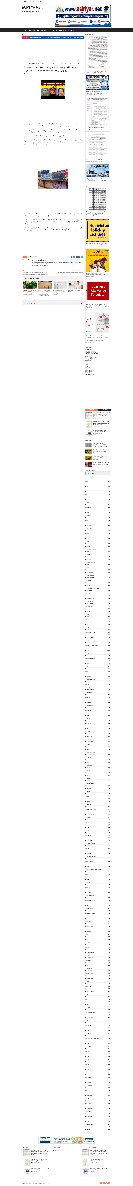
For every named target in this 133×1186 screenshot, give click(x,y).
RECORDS (89, 921)
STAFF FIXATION (91, 357)
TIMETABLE (89, 1054)
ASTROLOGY (89, 528)
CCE (88, 567)
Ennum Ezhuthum (91, 679)
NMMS (88, 838)
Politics (89, 892)
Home (25, 1)
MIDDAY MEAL (90, 799)
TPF (88, 1072)
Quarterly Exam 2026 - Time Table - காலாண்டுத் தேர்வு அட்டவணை (97, 160)
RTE (88, 936)
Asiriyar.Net (32, 7)
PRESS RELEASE (90, 895)
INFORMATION (33, 63)
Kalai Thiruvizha (90, 352)
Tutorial (89, 1088)
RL (87, 934)
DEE (88, 629)
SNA (87, 356)
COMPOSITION (90, 601)
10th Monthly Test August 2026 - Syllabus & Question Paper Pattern (101, 423)
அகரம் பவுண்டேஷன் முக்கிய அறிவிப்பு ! (74, 291)
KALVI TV (89, 757)
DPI (87, 648)
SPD (88, 989)
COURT (88, 611)
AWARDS (88, 536)
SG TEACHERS (90, 970)
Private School (90, 897)
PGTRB (88, 882)
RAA (88, 918)
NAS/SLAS (89, 817)
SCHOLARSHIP (90, 957)
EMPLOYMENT (90, 674)
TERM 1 (88, 1035)
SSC (88, 999)
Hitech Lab (89, 723)
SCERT (88, 955)
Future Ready (90, 697)
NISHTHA (89, 835)
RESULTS (89, 929)
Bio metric (89, 543)
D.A (87, 624)
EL (86, 366)
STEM (88, 1004)
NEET (88, 822)
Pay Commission (64, 30)
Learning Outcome (91, 760)
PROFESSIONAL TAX (91, 900)
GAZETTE (88, 370)
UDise (88, 1090)
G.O (49, 30)
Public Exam (90, 908)
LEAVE (88, 762)
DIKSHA (88, 642)
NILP (88, 832)
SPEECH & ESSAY (90, 991)
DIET (88, 640)
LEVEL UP (89, 770)
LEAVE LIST (89, 765)
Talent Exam (90, 1017)
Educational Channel (92, 661)
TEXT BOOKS (90, 1048)
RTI (87, 939)
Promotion (89, 903)
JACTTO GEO (90, 746)
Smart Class (90, 978)
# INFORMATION (32, 257)
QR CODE (89, 910)
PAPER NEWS (89, 853)
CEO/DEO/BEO (90, 572)
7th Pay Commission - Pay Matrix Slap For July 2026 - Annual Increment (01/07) (97, 213)
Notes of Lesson (91, 843)
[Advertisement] (53, 51)
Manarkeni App (90, 783)
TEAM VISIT (89, 1028)
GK (87, 707)
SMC (88, 981)
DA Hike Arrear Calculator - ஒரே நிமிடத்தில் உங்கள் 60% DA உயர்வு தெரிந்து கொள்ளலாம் (97, 306)
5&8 (88, 497)
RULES (88, 355)
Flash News (89, 692)
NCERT (88, 819)
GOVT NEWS (89, 713)
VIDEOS (88, 1106)
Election (89, 668)
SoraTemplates (33, 1183)
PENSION (89, 866)
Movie (88, 812)
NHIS (88, 830)
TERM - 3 (89, 1033)
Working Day (90, 1108)
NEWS (88, 827)
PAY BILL (89, 858)
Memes (88, 793)
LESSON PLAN (90, 767)
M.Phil (88, 778)
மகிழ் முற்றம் (89, 359)
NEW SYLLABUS (90, 825)
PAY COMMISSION (91, 353)
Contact (39, 1)
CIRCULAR (89, 580)
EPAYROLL (89, 681)
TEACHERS (89, 1025)
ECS (88, 655)
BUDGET (89, 554)
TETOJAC (89, 1046)
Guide (88, 718)
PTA (88, 905)
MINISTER (89, 804)
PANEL (88, 851)
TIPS (88, 1056)
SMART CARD (89, 976)
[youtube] (109, 1183)
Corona (89, 609)
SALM (88, 949)
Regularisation (90, 923)
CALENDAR (89, 559)
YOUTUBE (89, 1111)
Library (88, 773)
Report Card (90, 926)
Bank (88, 541)
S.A (87, 944)
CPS (88, 616)
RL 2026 (74, 30)
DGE (88, 635)
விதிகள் (88, 360)
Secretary (89, 968)
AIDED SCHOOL (90, 507)
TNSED (88, 1067)
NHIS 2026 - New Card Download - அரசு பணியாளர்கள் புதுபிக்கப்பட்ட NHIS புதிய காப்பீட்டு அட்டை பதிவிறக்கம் (97, 93)
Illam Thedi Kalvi (91, 733)
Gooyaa (48, 1183)
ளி (87, 1132)
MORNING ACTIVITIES (91, 809)
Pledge (88, 887)
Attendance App (91, 530)
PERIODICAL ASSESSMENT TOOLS (94, 869)
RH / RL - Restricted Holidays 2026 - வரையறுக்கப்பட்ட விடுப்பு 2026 (97, 244)
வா (87, 1127)
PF (87, 877)
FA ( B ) (88, 687)
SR (87, 994)
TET (88, 1043)
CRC (88, 619)
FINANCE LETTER (90, 689)
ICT (87, 728)
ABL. (88, 502)
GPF (88, 715)
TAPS (88, 1020)
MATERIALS (89, 788)
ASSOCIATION (90, 525)
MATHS (88, 791)
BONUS (88, 546)
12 (87, 486)
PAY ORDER (89, 864)
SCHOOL (89, 960)
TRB (88, 1080)
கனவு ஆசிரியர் (89, 1116)
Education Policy (91, 658)
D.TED (88, 627)
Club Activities (90, 583)
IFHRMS (88, 373)
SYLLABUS (89, 1015)
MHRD (88, 796)
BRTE (88, 551)
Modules (89, 806)
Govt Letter (90, 710)
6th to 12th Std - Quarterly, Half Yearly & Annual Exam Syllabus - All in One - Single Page (101, 415)
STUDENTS (89, 1009)
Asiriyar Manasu (91, 523)
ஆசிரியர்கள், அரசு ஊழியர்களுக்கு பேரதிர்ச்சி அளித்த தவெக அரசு (95, 128)
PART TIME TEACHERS (91, 856)
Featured (104, 409)
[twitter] (101, 1183)
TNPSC (88, 1064)
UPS (88, 1098)
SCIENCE (89, 963)
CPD (88, 614)
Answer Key (89, 517)
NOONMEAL (89, 840)
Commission (90, 596)
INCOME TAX (90, 351)
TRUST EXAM (90, 1085)
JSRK (88, 749)
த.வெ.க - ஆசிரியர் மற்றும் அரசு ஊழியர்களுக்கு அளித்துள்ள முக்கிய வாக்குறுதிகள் (95, 274)
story (88, 1007)
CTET (88, 622)
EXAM (88, 684)
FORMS (88, 349)
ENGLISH (89, 676)
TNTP (88, 1069)
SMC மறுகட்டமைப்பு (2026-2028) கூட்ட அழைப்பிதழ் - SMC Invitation (100, 431)
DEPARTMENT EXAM (91, 632)
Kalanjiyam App (90, 754)
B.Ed (88, 538)
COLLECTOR (89, 590)
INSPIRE (88, 744)
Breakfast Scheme (91, 549)
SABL (88, 947)
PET (88, 874)
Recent (91, 409)
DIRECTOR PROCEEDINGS (92, 645)
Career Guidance (91, 562)
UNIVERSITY (89, 1095)
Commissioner (90, 598)
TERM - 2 (89, 1030)
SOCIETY (89, 986)
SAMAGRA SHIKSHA (91, 952)
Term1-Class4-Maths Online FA (94, 1041)
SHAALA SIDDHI (90, 973)
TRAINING (89, 1074)
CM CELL (89, 585)
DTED (88, 653)
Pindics (88, 884)
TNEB (88, 1061)
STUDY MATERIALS (91, 1012)
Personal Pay (90, 871)
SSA (88, 996)
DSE (88, 650)
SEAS (88, 965)
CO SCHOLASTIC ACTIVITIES (93, 588)
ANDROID (89, 515)
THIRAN (88, 1051)
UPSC (88, 1101)
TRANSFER (89, 1077)
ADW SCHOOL (90, 504)
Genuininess (89, 371)
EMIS (87, 367)
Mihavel (89, 801)
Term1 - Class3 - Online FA (93, 1038)
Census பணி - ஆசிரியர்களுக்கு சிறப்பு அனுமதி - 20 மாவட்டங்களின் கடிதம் (96, 71)
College (89, 593)
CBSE (88, 564)
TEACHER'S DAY (90, 1022)
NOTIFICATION (90, 845)
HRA (88, 726)
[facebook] (106, 1)
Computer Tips (90, 603)
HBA (88, 720)
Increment (89, 739)
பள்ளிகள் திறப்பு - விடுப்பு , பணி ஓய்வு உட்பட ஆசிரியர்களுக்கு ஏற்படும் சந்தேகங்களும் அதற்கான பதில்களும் (30, 292)
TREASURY (89, 1082)
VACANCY (89, 1103)
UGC (88, 1093)
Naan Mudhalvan (91, 814)
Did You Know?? (90, 637)
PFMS (88, 879)
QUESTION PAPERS (91, 913)
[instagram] (106, 1183)
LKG (88, 775)
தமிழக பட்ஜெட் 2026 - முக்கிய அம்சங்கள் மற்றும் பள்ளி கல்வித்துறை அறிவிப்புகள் (97, 179)
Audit (88, 533)
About (32, 1)
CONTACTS (89, 606)
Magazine (89, 780)
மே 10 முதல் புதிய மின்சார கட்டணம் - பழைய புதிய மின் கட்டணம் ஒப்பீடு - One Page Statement (59, 292)
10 (87, 481)
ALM (88, 512)
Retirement (90, 931)
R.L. (87, 916)
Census (54, 30)
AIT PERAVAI (89, 510)
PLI (87, 890)
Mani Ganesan (90, 786)
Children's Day (90, 577)
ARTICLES (89, 520)
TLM (88, 1059)
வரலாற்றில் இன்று (90, 1124)
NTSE (88, 848)
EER (88, 663)
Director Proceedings (37, 30)
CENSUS (88, 570)
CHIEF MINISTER (90, 575)
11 (87, 484)
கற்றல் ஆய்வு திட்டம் (90, 1114)
